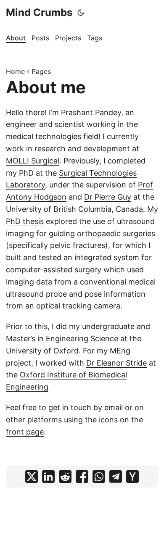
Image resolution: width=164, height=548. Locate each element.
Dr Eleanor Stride (116, 362)
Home (15, 71)
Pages (41, 71)
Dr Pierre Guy (107, 196)
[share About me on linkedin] (48, 476)
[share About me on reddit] (65, 476)
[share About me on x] (31, 476)
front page (25, 431)
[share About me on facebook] (82, 476)
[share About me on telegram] (115, 476)
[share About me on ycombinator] (132, 476)
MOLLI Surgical (32, 160)
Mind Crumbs (39, 12)
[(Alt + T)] (81, 12)
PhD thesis (25, 221)
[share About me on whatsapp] (99, 476)
